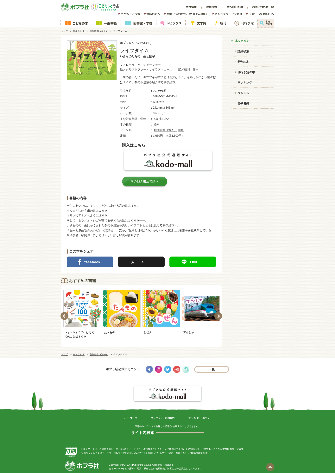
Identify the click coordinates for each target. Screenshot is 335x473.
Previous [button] (64, 316)
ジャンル (243, 93)
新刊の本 (243, 61)
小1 (161, 118)
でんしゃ (188, 332)
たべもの (109, 332)
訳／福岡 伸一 (188, 69)
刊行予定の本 (246, 72)
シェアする (90, 262)
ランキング (244, 82)
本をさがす (79, 31)
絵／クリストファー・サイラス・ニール (146, 69)
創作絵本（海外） (99, 31)
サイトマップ (130, 418)
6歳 (156, 118)
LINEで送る (192, 262)
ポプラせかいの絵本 (133, 43)
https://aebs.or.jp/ (198, 453)
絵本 (157, 124)
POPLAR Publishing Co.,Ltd (137, 465)
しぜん (148, 332)
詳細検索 (243, 51)
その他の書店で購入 (145, 181)
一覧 (211, 369)
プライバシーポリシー (200, 418)
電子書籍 (243, 103)
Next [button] (218, 316)
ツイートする (141, 262)
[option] (82, 314)
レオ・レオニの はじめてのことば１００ (79, 334)
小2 (166, 118)
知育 (181, 130)
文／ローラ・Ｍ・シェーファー (140, 64)
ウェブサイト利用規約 (162, 418)
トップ (64, 31)
